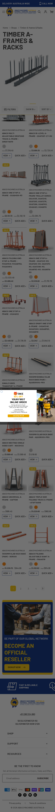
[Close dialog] (2, 392)
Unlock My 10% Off (18, 416)
